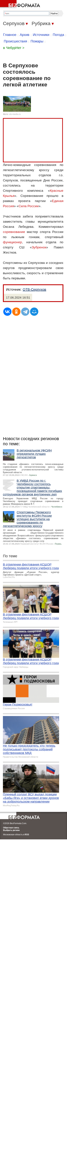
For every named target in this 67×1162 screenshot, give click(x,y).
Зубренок (39, 247)
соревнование (14, 232)
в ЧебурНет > (13, 48)
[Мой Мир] (34, 312)
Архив (24, 35)
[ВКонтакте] (7, 312)
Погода (58, 35)
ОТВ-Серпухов (34, 289)
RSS (27, 834)
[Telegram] (25, 312)
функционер (12, 242)
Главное (9, 35)
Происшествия (15, 41)
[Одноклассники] (16, 312)
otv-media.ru (15, 114)
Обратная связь (11, 827)
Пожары (37, 41)
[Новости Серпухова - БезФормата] (20, 4)
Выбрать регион (11, 830)
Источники (41, 35)
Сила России (29, 206)
